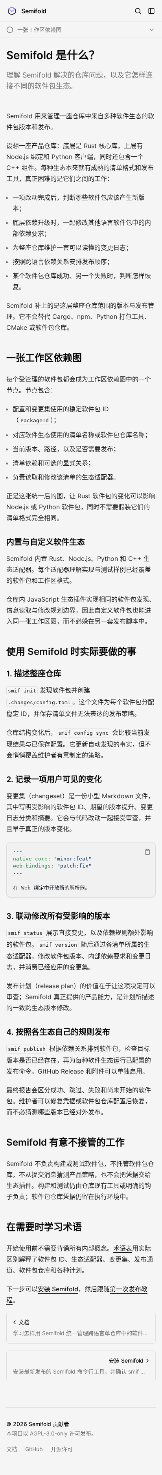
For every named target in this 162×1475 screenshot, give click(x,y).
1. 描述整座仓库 (33, 673)
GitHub (34, 1449)
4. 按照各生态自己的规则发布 (58, 1032)
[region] (81, 869)
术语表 (122, 1248)
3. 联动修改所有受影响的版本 (58, 916)
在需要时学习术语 (44, 1227)
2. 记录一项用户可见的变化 (54, 779)
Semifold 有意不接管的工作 (65, 1142)
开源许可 (62, 1449)
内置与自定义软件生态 (45, 542)
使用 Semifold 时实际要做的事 (71, 651)
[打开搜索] (138, 11)
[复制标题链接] (88, 358)
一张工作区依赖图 (44, 357)
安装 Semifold (58, 1289)
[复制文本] (147, 852)
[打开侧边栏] (151, 11)
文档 (11, 1449)
